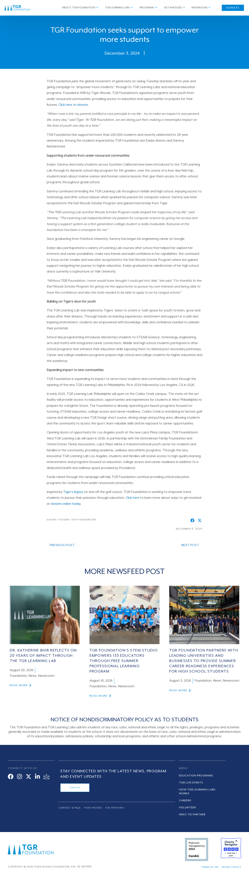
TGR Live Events (191, 782)
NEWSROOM (199, 7)
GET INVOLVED (173, 7)
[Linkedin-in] (37, 776)
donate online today (66, 504)
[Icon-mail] (46, 776)
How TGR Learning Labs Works (197, 791)
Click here (132, 498)
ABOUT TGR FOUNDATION (78, 7)
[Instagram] (19, 776)
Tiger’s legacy (73, 492)
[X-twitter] (28, 776)
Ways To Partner (192, 814)
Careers (185, 800)
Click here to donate (73, 105)
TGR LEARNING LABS (117, 7)
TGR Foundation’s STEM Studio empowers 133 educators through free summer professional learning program (123, 661)
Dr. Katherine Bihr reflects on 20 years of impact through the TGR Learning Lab (43, 655)
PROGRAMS (146, 7)
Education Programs (196, 775)
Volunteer (187, 807)
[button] (192, 520)
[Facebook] (10, 776)
